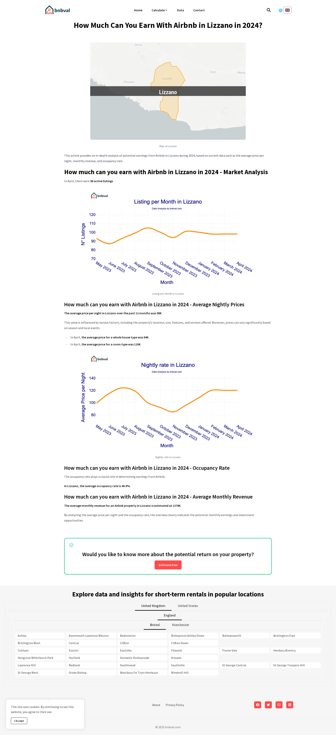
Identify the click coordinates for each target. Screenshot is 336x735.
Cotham (23, 650)
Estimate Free (168, 565)
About (156, 705)
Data (180, 10)
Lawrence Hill (27, 665)
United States (188, 605)
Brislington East (284, 636)
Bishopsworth (231, 636)
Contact (199, 10)
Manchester (180, 625)
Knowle (176, 658)
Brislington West (29, 643)
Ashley (22, 636)
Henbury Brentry (284, 650)
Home (138, 10)
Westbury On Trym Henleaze (139, 672)
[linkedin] (289, 704)
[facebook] (257, 704)
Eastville (126, 650)
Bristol (155, 625)
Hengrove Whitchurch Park (35, 658)
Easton (73, 650)
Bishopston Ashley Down (187, 636)
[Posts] (268, 704)
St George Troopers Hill (289, 665)
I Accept (19, 721)
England (170, 615)
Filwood (176, 650)
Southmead (127, 665)
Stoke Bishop (78, 672)
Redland (74, 665)
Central (74, 643)
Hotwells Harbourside (134, 658)
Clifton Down (179, 643)
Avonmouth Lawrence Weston (89, 636)
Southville (178, 665)
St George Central (234, 665)
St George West (28, 672)
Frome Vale (229, 650)
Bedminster (128, 636)
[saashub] (279, 704)
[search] (271, 10)
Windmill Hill (180, 672)
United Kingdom (153, 605)
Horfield (74, 658)
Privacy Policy (175, 705)
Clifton (124, 643)
